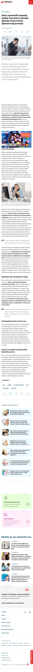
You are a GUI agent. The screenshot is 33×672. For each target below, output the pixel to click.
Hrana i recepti (6, 622)
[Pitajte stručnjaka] (31, 657)
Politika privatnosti (6, 660)
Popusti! (14, 645)
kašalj (9, 385)
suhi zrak (13, 388)
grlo (4, 385)
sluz (28, 385)
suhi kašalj (5, 388)
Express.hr (26, 645)
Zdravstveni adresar (7, 629)
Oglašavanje (5, 653)
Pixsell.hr (20, 645)
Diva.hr (21, 643)
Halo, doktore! (6, 626)
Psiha (3, 615)
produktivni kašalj (18, 385)
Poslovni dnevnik (13, 643)
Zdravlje (4, 612)
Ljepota (4, 619)
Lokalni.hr (26, 643)
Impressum (5, 655)
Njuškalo (4, 645)
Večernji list (5, 643)
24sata (9, 645)
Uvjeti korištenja (6, 657)
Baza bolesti (5, 633)
